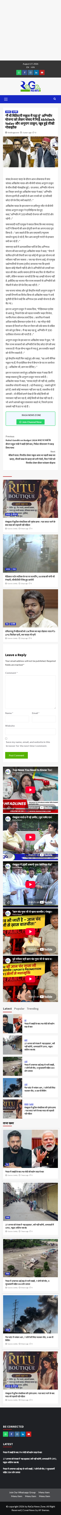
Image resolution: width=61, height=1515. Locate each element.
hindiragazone (13, 132)
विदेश (25, 1061)
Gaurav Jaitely (12, 529)
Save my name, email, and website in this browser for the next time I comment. (28, 744)
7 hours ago (24, 1175)
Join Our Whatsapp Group (22, 1492)
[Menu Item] (24, 72)
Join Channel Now (32, 421)
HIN (33, 67)
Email (35, 713)
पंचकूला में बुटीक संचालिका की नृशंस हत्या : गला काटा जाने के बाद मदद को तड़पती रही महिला (40, 1110)
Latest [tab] (7, 1008)
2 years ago (27, 132)
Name (9, 713)
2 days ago (24, 584)
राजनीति (15, 112)
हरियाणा (15, 514)
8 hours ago (24, 529)
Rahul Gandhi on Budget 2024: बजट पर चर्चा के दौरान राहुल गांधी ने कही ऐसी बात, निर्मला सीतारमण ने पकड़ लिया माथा (30, 442)
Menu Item (44, 1492)
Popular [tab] (19, 1008)
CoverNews (29, 1510)
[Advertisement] (30, 30)
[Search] (55, 98)
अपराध (8, 112)
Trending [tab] (33, 1008)
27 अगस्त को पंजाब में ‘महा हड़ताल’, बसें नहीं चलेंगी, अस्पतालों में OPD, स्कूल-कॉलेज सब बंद (39, 1046)
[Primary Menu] (6, 99)
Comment (11, 672)
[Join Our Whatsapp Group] (18, 72)
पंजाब (14, 569)
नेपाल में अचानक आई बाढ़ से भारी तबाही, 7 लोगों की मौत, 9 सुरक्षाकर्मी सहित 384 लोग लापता (39, 1067)
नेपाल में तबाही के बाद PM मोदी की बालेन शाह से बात (24, 1171)
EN (27, 67)
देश (7, 624)
